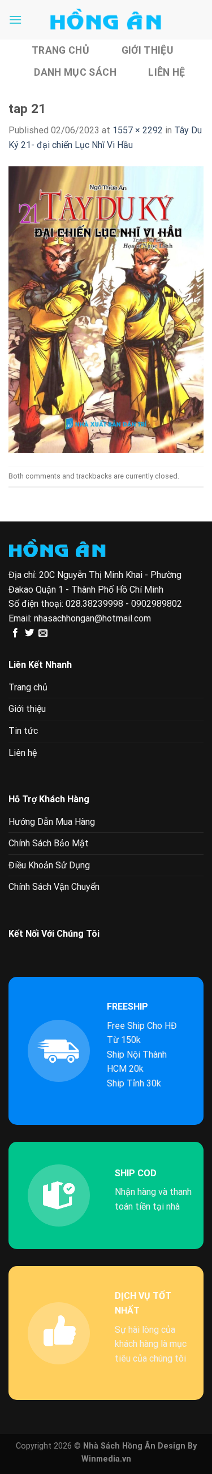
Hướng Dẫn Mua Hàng (51, 821)
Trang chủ (60, 50)
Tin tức (23, 730)
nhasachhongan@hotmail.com (92, 618)
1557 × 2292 (138, 130)
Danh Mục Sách (75, 72)
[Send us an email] (42, 633)
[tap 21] (106, 308)
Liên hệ (166, 72)
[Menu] (15, 19)
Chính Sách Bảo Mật (48, 843)
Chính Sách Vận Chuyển (53, 886)
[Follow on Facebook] (15, 633)
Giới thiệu (148, 50)
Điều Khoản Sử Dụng (49, 865)
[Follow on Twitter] (29, 633)
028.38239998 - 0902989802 (124, 603)
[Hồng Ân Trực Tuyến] (106, 20)
